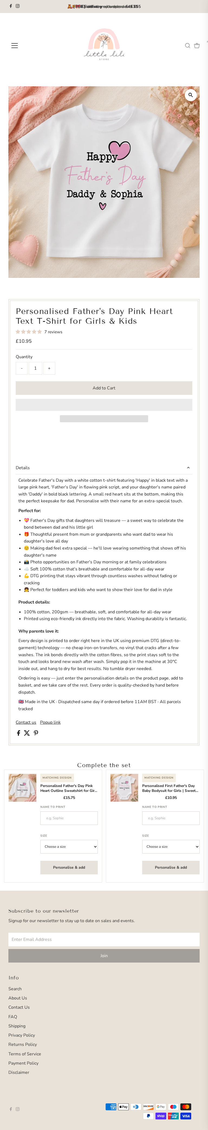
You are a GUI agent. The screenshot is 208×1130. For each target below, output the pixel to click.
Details (23, 468)
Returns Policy (22, 1045)
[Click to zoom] (191, 95)
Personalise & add (69, 867)
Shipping (16, 1026)
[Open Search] (187, 45)
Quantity (24, 357)
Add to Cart (104, 388)
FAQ (12, 1017)
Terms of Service (24, 1054)
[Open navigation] (30, 45)
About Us (17, 998)
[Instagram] (17, 6)
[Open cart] (197, 45)
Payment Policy (23, 1063)
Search (15, 989)
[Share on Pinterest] (36, 734)
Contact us (26, 722)
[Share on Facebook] (19, 734)
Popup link (50, 722)
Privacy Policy (21, 1035)
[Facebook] (10, 6)
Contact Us (19, 1007)
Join (104, 956)
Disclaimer (18, 1072)
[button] (29, 332)
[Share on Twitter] (27, 734)
